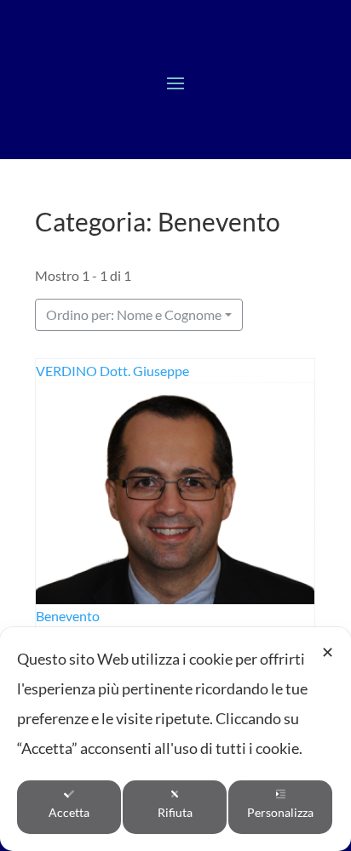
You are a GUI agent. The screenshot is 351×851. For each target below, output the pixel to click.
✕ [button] (327, 652)
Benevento (68, 616)
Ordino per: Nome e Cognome (134, 314)
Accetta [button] (69, 812)
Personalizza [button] (280, 812)
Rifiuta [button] (175, 812)
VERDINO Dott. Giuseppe (112, 371)
